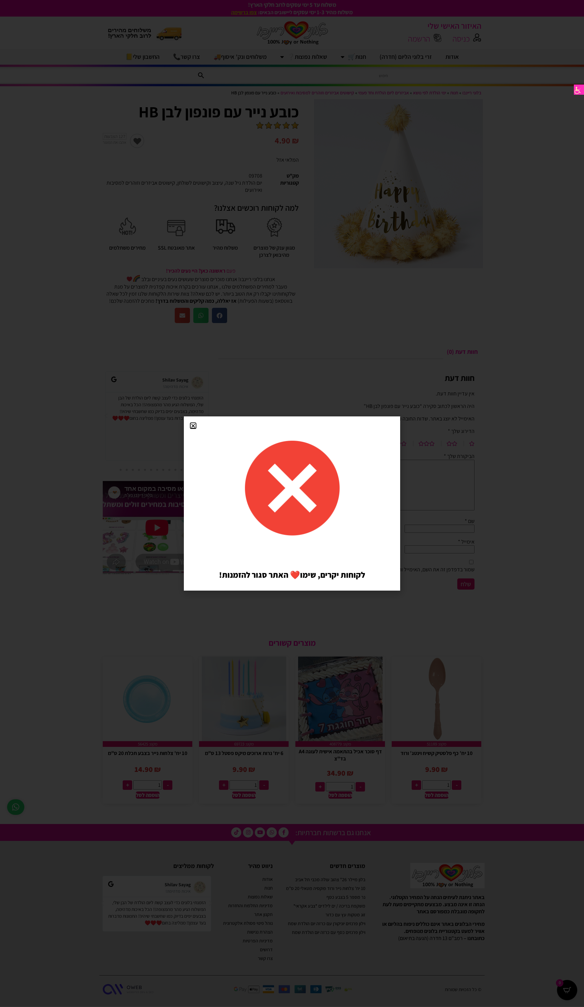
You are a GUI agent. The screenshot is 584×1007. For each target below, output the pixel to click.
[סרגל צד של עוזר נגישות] (579, 90)
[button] (193, 425)
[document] (292, 503)
